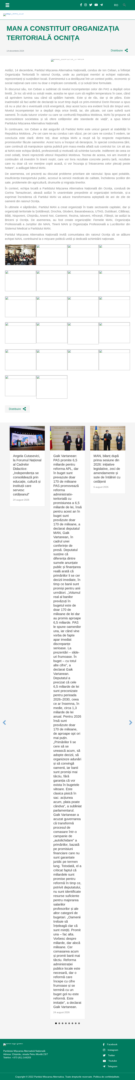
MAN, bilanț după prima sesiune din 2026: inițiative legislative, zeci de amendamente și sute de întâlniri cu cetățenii (107, 468)
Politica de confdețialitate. (106, 1076)
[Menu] (7, 5)
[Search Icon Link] (124, 5)
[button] (119, 50)
